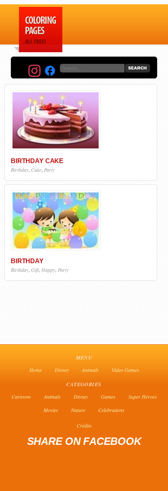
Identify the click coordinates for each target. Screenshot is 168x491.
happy (48, 269)
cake (36, 169)
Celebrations (111, 409)
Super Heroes (142, 396)
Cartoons (21, 396)
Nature (78, 409)
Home (35, 369)
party (49, 169)
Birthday (27, 260)
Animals (90, 369)
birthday (19, 169)
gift (35, 269)
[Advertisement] (141, 26)
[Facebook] (50, 71)
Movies (51, 409)
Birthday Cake (37, 160)
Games (108, 396)
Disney (62, 369)
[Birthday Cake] (55, 148)
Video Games (125, 369)
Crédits (84, 425)
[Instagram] (34, 71)
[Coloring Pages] (36, 50)
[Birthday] (55, 248)
